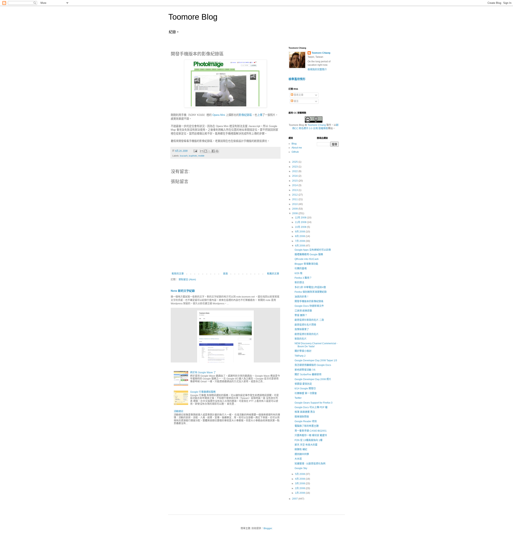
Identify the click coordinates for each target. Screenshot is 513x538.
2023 (295, 166)
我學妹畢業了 (302, 329)
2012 (295, 194)
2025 (295, 161)
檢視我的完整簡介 (317, 69)
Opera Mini (218, 114)
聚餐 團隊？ (301, 315)
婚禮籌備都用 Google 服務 (309, 254)
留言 (296, 101)
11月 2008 (301, 222)
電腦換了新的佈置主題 (307, 426)
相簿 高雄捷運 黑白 (305, 412)
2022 (295, 171)
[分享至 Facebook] (213, 151)
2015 (295, 180)
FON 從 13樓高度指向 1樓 (308, 440)
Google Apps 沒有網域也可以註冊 (313, 249)
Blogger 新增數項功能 (306, 263)
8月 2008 (300, 236)
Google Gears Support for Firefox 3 (313, 402)
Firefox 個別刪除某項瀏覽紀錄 (311, 292)
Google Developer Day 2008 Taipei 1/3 (316, 360)
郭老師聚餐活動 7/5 (305, 369)
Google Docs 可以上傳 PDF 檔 (311, 407)
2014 (295, 185)
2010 (295, 204)
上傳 (259, 114)
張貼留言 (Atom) (187, 279)
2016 (295, 176)
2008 (295, 213)
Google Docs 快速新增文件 (309, 306)
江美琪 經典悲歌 (303, 310)
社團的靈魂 (301, 268)
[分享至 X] (209, 151)
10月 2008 (301, 227)
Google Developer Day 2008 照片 (313, 379)
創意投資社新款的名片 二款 (309, 320)
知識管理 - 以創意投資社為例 (310, 463)
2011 (295, 199)
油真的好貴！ (302, 296)
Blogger (268, 528)
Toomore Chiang (321, 52)
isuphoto (193, 155)
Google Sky (301, 468)
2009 (295, 208)
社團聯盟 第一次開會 (306, 393)
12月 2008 (301, 217)
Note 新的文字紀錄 (183, 290)
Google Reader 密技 (306, 421)
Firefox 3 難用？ (303, 278)
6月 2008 (300, 245)
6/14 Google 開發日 (305, 388)
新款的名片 (301, 338)
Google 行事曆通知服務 (203, 392)
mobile (201, 155)
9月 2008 (300, 231)
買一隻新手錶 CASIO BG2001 (311, 430)
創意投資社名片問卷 (305, 324)
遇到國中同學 (302, 454)
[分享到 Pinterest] (217, 151)
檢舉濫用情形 (297, 79)
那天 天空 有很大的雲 (306, 444)
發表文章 (298, 95)
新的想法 (299, 282)
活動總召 (178, 411)
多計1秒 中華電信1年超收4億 (310, 287)
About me (297, 147)
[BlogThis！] (206, 151)
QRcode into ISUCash (307, 259)
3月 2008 (300, 483)
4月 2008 (300, 478)
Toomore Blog (192, 16)
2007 (295, 498)
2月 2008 (300, 488)
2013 (295, 190)
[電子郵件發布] (195, 150)
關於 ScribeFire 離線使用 (308, 374)
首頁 (225, 273)
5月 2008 (300, 474)
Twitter (298, 398)
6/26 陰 (298, 273)
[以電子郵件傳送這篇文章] (202, 151)
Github (295, 151)
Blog (294, 143)
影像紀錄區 (245, 114)
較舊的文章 (273, 273)
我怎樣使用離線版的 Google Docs (313, 365)
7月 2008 (300, 241)
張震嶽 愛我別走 (303, 384)
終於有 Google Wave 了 (203, 372)
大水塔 (298, 458)
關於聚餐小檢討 (303, 351)
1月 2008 (300, 493)
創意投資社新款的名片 (307, 334)
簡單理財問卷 (302, 416)
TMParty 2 (300, 355)
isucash (184, 155)
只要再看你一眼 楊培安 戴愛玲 (311, 435)
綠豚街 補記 (301, 449)
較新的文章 (178, 273)
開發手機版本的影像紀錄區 (309, 301)
